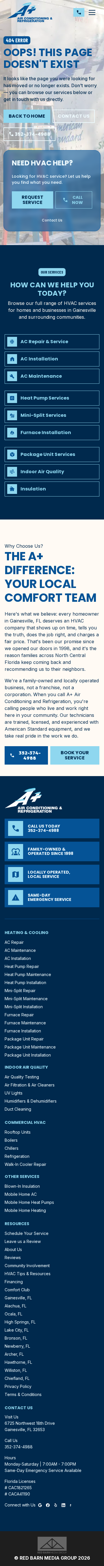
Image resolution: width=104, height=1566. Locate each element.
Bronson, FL (16, 1338)
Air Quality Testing (22, 1076)
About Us (13, 1249)
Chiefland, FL (17, 1378)
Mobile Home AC (21, 1194)
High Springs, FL (20, 1321)
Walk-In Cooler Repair (25, 1164)
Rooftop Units (18, 1132)
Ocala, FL (13, 1313)
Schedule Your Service (27, 1233)
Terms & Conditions (23, 1394)
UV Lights (14, 1093)
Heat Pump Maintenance (28, 974)
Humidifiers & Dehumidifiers (31, 1101)
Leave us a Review (23, 1241)
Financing (14, 1281)
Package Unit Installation (28, 1055)
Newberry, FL (17, 1346)
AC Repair (14, 942)
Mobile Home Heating (25, 1210)
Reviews (13, 1257)
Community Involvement (27, 1265)
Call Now (73, 199)
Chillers (11, 1148)
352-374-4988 (29, 134)
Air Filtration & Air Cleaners (30, 1084)
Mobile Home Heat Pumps (29, 1202)
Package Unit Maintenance (30, 1046)
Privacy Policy (18, 1386)
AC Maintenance (20, 950)
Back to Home (27, 116)
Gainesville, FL (18, 1297)
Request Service (32, 200)
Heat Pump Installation (25, 982)
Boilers (11, 1140)
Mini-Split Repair (20, 990)
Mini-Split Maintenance (26, 998)
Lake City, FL (17, 1330)
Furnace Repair (19, 1014)
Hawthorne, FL (18, 1362)
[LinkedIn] (63, 1504)
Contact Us (74, 116)
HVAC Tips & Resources (28, 1273)
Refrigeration (17, 1156)
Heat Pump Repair (22, 966)
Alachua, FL (15, 1305)
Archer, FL (14, 1354)
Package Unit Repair (24, 1038)
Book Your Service (75, 755)
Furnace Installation (23, 1030)
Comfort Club (17, 1289)
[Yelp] (55, 1504)
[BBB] (70, 1504)
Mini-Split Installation (24, 1006)
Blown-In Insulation (22, 1186)
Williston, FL (16, 1370)
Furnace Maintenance (25, 1022)
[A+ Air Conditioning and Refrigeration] (30, 12)
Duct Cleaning (18, 1109)
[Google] (40, 1504)
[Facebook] (47, 1504)
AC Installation (18, 958)
